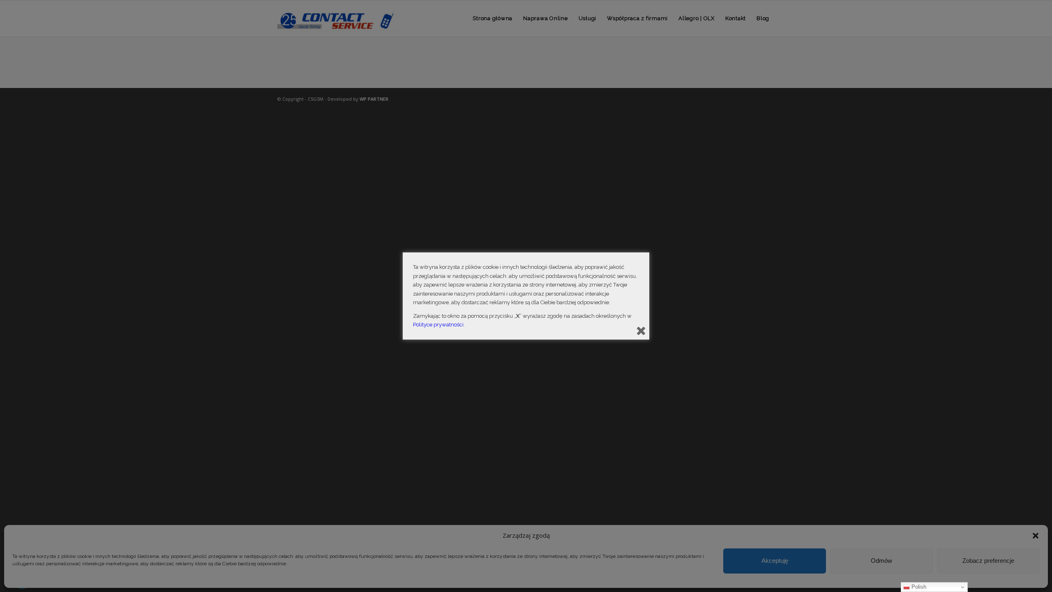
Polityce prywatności (438, 324)
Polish (918, 587)
